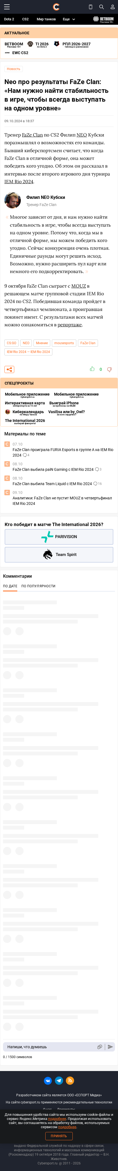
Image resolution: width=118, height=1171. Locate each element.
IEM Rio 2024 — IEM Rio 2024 (28, 352)
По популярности (38, 586)
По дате (10, 586)
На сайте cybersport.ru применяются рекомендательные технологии (59, 1102)
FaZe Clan (87, 343)
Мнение (42, 343)
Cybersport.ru (48, 1163)
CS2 (25, 19)
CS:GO (11, 343)
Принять (59, 1136)
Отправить (110, 1047)
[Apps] (90, 7)
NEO (26, 343)
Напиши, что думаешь (27, 1047)
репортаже (70, 325)
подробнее (57, 1119)
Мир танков (46, 19)
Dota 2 (9, 19)
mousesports (64, 343)
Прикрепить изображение (99, 1047)
